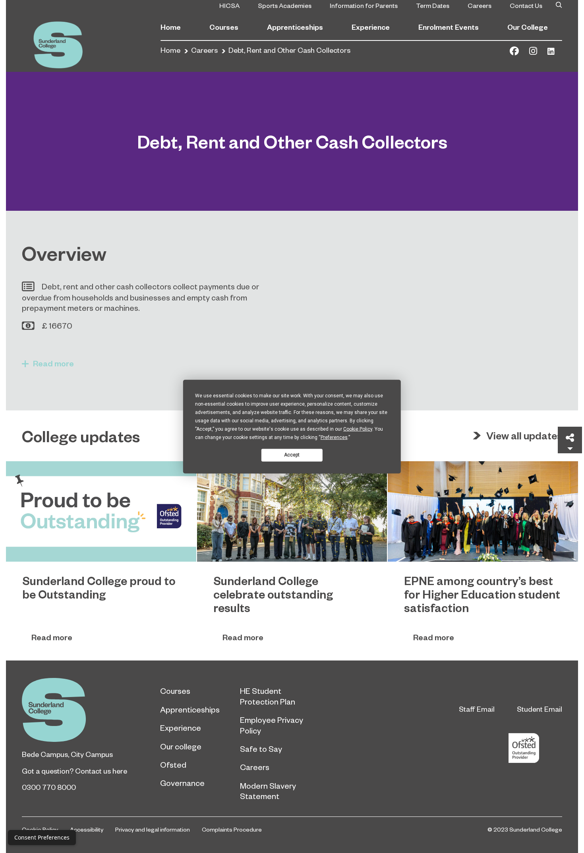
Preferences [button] (334, 437)
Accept (292, 455)
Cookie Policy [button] (357, 428)
